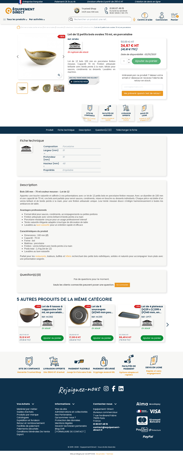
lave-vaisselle (43, 225)
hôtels (68, 256)
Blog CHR (59, 428)
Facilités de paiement (28, 426)
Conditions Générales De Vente (33, 431)
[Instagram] (106, 388)
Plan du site (61, 409)
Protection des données (67, 420)
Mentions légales (64, 423)
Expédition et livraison (28, 420)
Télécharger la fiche (126, 129)
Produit (49, 129)
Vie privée (100, 454)
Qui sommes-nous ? (65, 417)
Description (85, 129)
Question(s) (103, 129)
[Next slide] (167, 325)
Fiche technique (66, 129)
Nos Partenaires (63, 414)
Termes (109, 454)
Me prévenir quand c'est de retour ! (142, 93)
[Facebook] (113, 388)
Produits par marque (27, 414)
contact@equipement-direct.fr (106, 429)
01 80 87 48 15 (100, 424)
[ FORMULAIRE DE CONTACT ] (70, 431)
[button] (16, 19)
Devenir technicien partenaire (71, 426)
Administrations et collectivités (71, 412)
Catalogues (23, 417)
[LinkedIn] (121, 388)
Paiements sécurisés (27, 428)
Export (20, 434)
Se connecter (122, 285)
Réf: (70, 39)
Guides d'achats (25, 412)
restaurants (40, 256)
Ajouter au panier (52, 338)
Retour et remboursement (31, 423)
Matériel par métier (27, 409)
